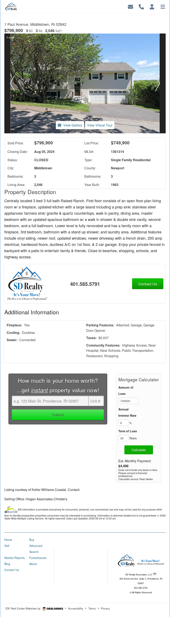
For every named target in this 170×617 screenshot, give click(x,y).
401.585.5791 (85, 283)
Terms (92, 608)
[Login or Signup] (152, 6)
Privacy (105, 608)
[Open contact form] (130, 6)
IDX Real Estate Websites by (23, 608)
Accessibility (75, 608)
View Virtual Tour (99, 125)
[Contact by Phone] (141, 6)
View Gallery (72, 125)
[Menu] (162, 6)
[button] (12, 83)
